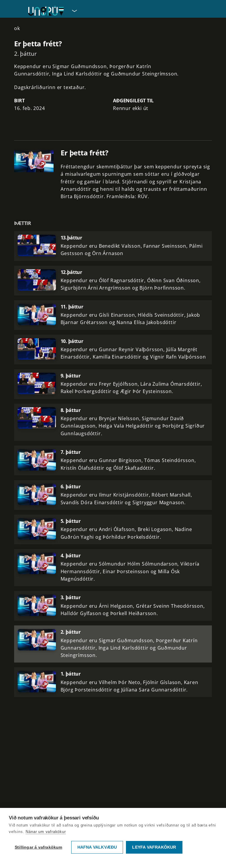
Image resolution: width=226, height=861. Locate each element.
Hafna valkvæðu (97, 847)
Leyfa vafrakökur (154, 847)
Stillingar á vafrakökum (38, 847)
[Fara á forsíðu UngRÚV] (46, 11)
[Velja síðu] (74, 10)
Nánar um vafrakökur (46, 831)
